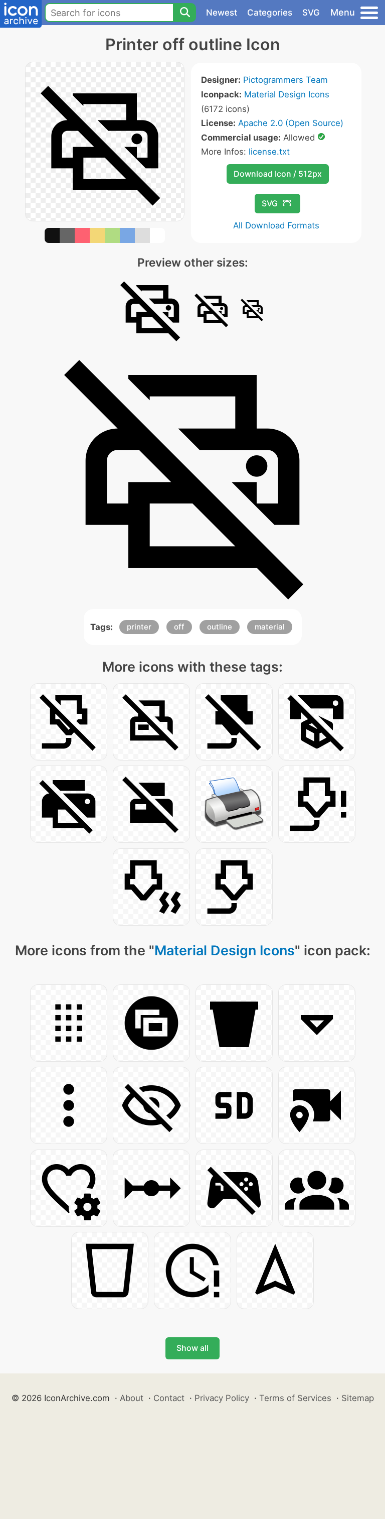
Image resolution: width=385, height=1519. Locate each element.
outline (219, 626)
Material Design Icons (286, 94)
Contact (168, 1398)
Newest (221, 13)
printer (139, 626)
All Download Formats (276, 225)
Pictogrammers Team (285, 80)
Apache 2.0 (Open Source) (290, 123)
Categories (269, 13)
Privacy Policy (222, 1398)
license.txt (269, 152)
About (131, 1398)
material (270, 626)
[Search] (184, 12)
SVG (311, 13)
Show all (192, 1348)
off (179, 626)
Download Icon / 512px (278, 174)
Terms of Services (295, 1398)
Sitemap (357, 1398)
